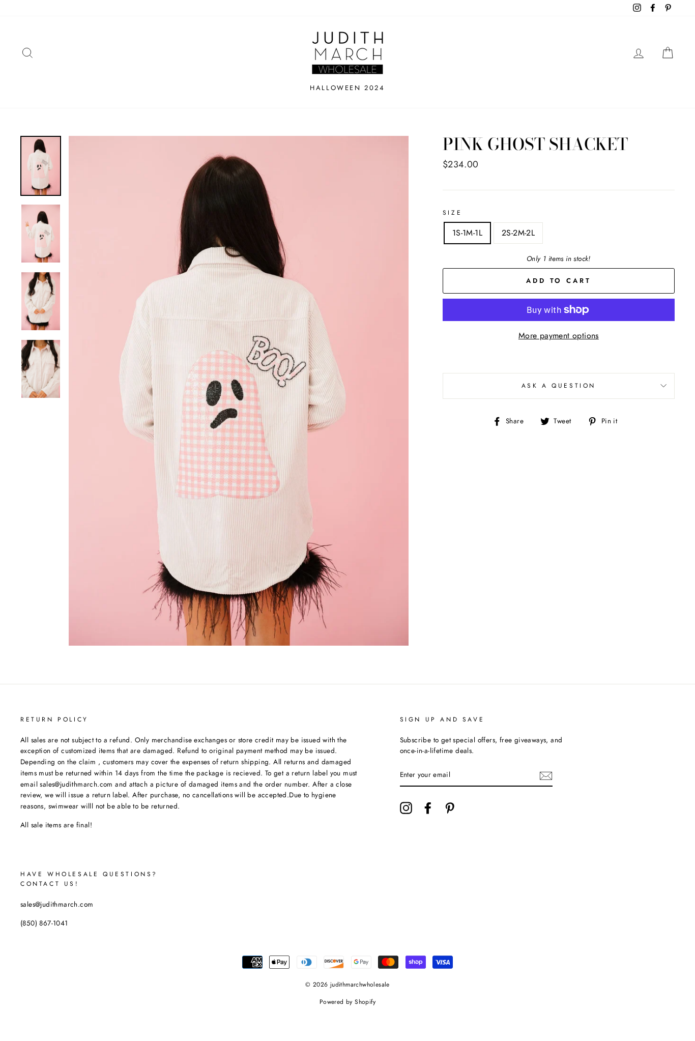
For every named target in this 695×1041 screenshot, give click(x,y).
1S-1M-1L (467, 233)
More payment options (558, 335)
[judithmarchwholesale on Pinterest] (450, 808)
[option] (239, 391)
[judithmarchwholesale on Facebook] (428, 808)
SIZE (452, 212)
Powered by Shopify (347, 1001)
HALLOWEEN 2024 (347, 88)
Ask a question (559, 385)
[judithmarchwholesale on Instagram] (406, 808)
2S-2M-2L (518, 233)
